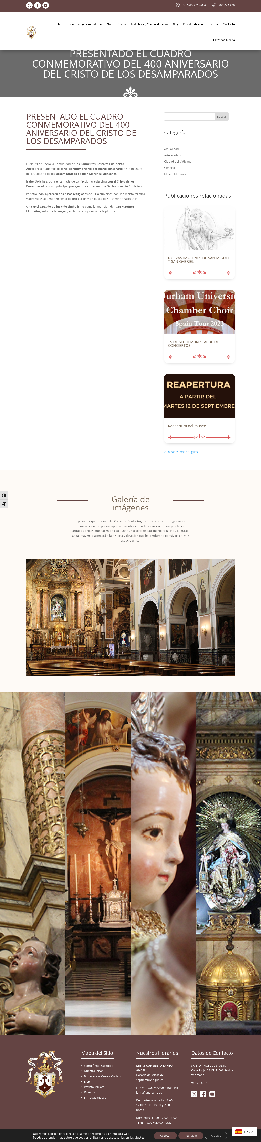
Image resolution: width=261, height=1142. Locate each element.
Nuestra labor (93, 1071)
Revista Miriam (193, 24)
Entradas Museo (224, 40)
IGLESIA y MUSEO (194, 5)
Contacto (229, 24)
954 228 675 (227, 5)
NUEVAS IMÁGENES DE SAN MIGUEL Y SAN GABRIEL (199, 259)
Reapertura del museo (187, 425)
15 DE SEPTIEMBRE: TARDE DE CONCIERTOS (193, 343)
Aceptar (165, 1136)
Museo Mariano (175, 174)
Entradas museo (95, 1097)
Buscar (221, 116)
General (169, 168)
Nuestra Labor (116, 24)
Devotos (212, 24)
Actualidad (171, 149)
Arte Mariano (173, 155)
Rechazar (191, 1136)
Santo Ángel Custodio (84, 24)
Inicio (61, 24)
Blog (175, 24)
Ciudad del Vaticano (177, 161)
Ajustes (216, 1136)
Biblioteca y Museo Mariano (149, 24)
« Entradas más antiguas (181, 452)
